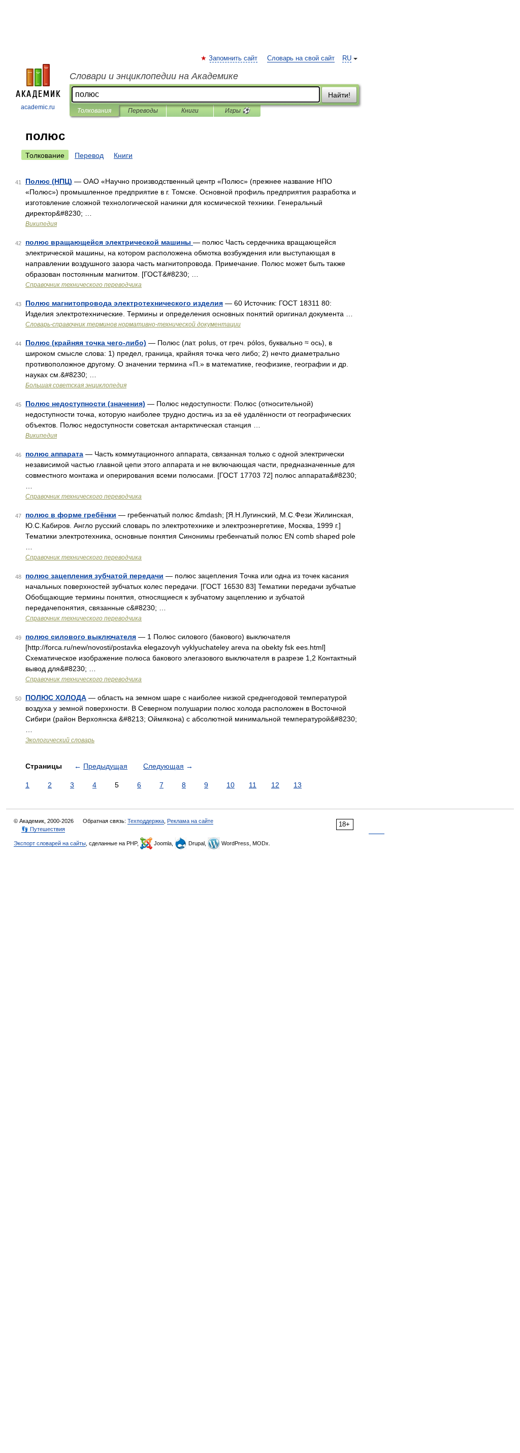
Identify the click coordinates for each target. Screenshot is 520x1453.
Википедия (41, 223)
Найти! (339, 95)
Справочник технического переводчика (83, 284)
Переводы (143, 110)
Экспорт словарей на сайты (50, 843)
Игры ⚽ (237, 110)
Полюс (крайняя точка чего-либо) (85, 343)
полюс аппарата (54, 454)
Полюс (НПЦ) (48, 181)
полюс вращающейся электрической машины (109, 242)
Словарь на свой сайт (301, 58)
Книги (190, 110)
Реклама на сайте (190, 821)
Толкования (94, 110)
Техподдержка (145, 821)
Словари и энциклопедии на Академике (154, 76)
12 (275, 785)
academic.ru (38, 107)
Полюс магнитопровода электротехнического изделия (124, 303)
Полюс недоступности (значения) (85, 404)
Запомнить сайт (233, 58)
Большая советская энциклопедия (75, 385)
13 (298, 785)
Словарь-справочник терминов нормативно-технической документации (133, 324)
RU (346, 58)
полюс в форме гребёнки (70, 515)
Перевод (89, 155)
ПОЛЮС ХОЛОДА (55, 698)
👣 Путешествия (43, 829)
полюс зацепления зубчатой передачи (94, 576)
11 (252, 785)
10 (230, 785)
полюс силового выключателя (80, 637)
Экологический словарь (59, 740)
